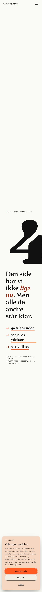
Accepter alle (21, 571)
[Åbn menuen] (36, 3)
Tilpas (21, 584)
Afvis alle (21, 578)
